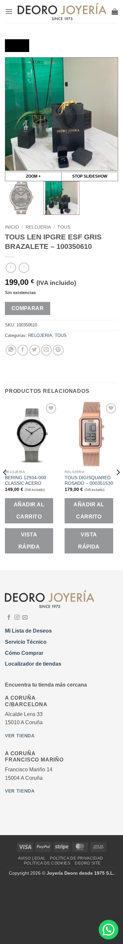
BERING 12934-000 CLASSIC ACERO (25, 480)
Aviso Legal (32, 858)
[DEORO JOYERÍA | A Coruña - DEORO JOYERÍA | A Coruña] (62, 11)
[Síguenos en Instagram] (17, 618)
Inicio (12, 227)
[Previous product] (24, 268)
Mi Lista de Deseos (28, 631)
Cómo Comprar (24, 653)
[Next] (118, 485)
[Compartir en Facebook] (22, 350)
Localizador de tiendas (33, 664)
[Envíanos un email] (25, 618)
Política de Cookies (47, 863)
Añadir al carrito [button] (29, 510)
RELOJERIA (38, 227)
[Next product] (11, 268)
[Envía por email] (46, 350)
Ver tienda (20, 735)
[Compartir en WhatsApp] (11, 350)
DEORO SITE (88, 863)
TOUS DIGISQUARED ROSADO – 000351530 (89, 480)
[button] (9, 11)
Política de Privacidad (76, 858)
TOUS (63, 227)
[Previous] (5, 485)
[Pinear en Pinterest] (58, 350)
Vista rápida (29, 541)
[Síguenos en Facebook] (8, 618)
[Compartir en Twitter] (34, 350)
